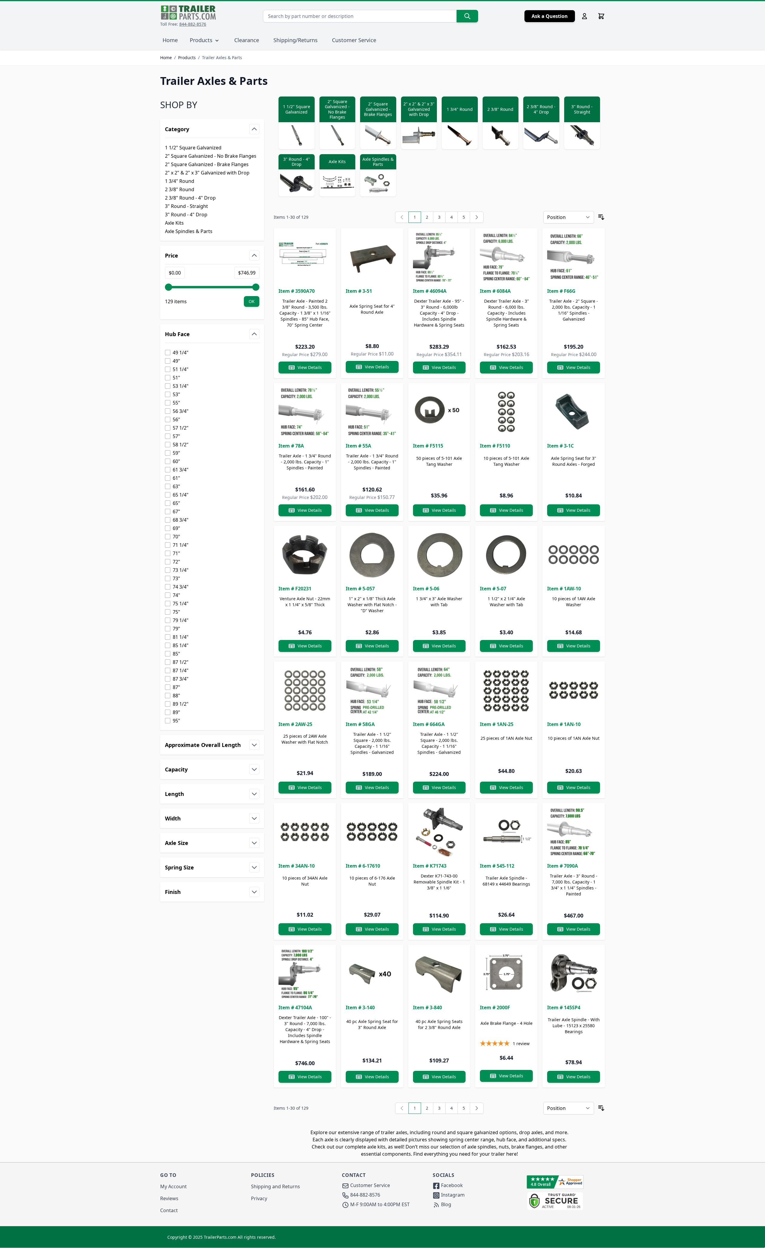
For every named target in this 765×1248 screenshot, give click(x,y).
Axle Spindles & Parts (188, 231)
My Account (173, 1186)
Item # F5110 (495, 445)
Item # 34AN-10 (297, 866)
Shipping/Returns (295, 40)
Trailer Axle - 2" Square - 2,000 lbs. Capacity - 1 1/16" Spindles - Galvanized (573, 310)
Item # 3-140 (360, 1007)
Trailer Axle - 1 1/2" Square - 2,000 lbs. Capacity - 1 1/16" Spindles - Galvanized (372, 743)
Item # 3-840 (427, 1007)
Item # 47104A (295, 1007)
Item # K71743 (429, 866)
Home (166, 57)
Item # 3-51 (359, 291)
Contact (169, 1210)
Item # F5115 (428, 445)
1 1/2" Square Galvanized (193, 147)
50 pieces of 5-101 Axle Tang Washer (439, 461)
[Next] (477, 217)
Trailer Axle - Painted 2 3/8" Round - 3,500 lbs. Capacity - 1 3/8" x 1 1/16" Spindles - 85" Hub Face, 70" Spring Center (305, 313)
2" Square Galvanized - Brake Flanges (207, 164)
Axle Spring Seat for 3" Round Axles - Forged (573, 461)
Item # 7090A (562, 866)
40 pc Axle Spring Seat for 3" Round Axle (372, 1024)
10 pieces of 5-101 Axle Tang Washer (506, 461)
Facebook (451, 1185)
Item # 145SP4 (563, 1007)
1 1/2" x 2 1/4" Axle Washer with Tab (506, 601)
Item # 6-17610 (363, 866)
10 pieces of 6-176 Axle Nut (372, 881)
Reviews (169, 1198)
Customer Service (354, 40)
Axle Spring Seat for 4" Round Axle (372, 309)
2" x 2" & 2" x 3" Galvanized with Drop (207, 172)
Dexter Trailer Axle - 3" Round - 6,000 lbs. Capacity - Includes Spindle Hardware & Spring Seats (506, 313)
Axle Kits (174, 223)
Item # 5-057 (360, 588)
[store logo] (188, 12)
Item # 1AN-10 (564, 724)
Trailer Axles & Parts (222, 57)
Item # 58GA (360, 724)
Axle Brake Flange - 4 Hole (507, 1023)
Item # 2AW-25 (295, 724)
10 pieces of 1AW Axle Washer (573, 601)
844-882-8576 (192, 24)
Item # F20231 (295, 588)
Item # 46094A (429, 291)
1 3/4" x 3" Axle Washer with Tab (439, 601)
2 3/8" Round (179, 189)
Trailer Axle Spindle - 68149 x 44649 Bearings (506, 881)
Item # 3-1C (560, 445)
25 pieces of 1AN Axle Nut (506, 738)
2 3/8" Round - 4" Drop (190, 198)
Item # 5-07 (493, 588)
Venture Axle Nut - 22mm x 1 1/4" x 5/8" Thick (305, 601)
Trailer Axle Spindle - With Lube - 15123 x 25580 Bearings (574, 1025)
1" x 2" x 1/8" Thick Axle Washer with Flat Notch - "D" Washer (372, 604)
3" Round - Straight (186, 206)
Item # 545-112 (497, 866)
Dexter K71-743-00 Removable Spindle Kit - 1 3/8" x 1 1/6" (439, 882)
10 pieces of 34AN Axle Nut (305, 881)
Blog (445, 1204)
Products (187, 57)
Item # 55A (358, 445)
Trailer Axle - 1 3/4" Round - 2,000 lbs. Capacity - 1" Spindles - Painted (305, 462)
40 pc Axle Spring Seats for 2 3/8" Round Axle (439, 1024)
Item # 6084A (495, 291)
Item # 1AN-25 (496, 724)
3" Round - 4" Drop (186, 214)
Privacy (259, 1198)
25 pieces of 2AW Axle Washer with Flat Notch (304, 739)
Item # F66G (561, 291)
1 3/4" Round (179, 181)
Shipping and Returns (275, 1186)
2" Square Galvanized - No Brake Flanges (210, 156)
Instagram (452, 1195)
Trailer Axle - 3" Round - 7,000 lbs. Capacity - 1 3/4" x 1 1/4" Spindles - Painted (573, 885)
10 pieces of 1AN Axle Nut (573, 738)
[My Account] (584, 16)
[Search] (467, 16)
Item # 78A (291, 445)
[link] (402, 217)
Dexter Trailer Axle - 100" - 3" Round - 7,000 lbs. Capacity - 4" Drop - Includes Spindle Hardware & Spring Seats (305, 1029)
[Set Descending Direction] (601, 217)
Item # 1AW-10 (564, 588)
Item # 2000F (495, 1007)
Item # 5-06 (426, 588)
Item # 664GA (429, 724)
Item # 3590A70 (297, 291)
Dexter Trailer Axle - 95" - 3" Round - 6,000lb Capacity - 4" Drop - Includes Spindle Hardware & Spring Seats (439, 313)
